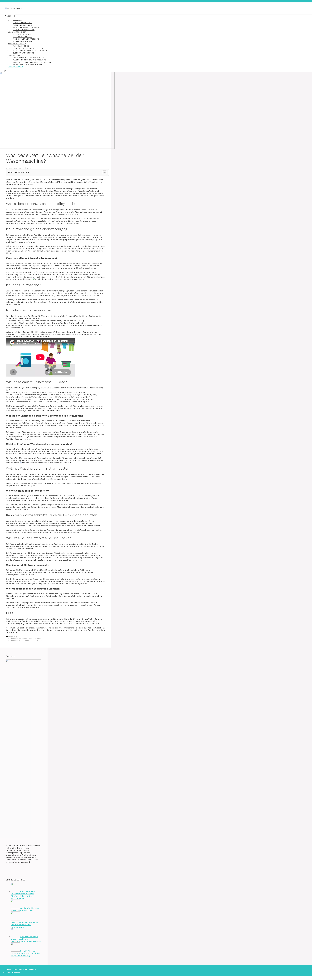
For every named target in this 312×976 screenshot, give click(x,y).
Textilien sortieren (22, 23)
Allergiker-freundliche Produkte (29, 60)
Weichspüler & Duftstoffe (26, 39)
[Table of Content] (104, 172)
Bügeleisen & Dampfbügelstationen (30, 51)
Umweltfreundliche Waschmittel (29, 58)
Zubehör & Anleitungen (24, 53)
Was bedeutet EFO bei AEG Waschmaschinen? (25, 638)
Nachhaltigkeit (15, 55)
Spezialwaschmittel (22, 41)
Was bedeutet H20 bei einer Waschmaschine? (25, 640)
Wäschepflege (15, 20)
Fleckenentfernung (22, 25)
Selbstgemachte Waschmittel (27, 64)
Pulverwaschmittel (22, 37)
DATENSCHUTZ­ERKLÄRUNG (27, 969)
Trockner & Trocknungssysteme (28, 48)
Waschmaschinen (21, 46)
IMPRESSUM (11, 969)
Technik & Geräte (16, 44)
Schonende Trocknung (23, 30)
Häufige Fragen (15, 67)
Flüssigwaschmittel (23, 34)
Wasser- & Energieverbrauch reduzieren (32, 62)
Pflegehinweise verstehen (26, 27)
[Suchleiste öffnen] (5, 71)
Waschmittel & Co (16, 32)
